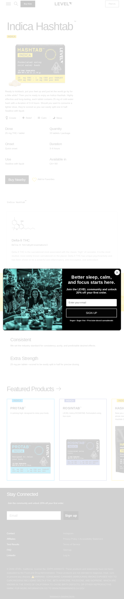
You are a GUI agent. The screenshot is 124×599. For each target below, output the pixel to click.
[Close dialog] (117, 272)
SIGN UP (91, 313)
